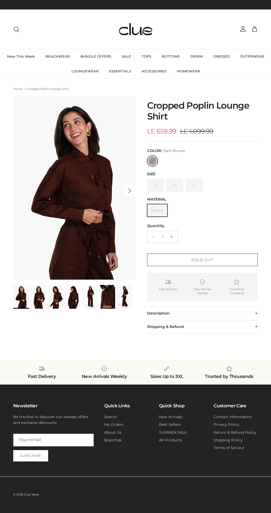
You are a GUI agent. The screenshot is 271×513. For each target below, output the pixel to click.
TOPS (146, 56)
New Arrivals (170, 416)
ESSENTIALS (120, 71)
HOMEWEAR (188, 71)
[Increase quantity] (173, 237)
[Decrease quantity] (152, 237)
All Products (170, 440)
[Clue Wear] (135, 29)
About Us (112, 432)
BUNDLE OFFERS (95, 56)
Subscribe (30, 455)
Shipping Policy (228, 440)
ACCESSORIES (154, 71)
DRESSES (221, 56)
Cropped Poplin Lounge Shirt (48, 89)
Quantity (155, 225)
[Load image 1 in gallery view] (74, 188)
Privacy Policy (226, 424)
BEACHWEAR (58, 56)
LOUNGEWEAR (84, 71)
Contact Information (233, 416)
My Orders (113, 424)
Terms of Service (229, 447)
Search (110, 416)
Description (158, 313)
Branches (112, 440)
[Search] (16, 29)
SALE (126, 56)
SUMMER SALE (173, 432)
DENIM (196, 56)
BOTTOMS (171, 56)
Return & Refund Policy (235, 432)
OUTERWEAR (252, 56)
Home (17, 89)
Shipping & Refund (165, 326)
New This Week (21, 56)
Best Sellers (170, 424)
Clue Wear (31, 494)
